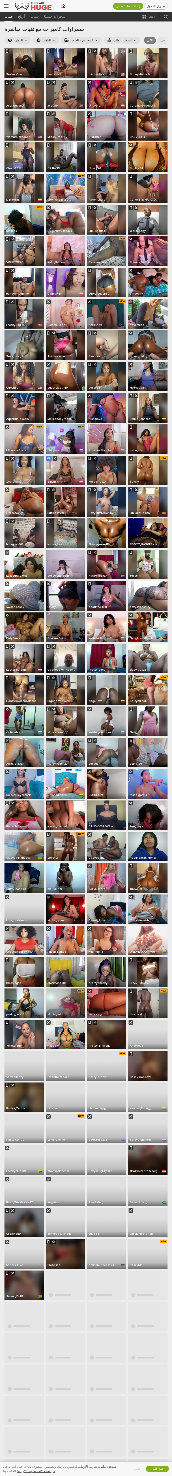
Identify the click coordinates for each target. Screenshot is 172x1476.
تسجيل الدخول (156, 6)
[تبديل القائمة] (6, 6)
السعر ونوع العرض (82, 40)
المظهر (18, 40)
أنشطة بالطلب (122, 40)
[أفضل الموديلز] (63, 6)
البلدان (47, 40)
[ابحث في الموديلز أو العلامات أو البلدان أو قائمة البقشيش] (165, 16)
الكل (150, 40)
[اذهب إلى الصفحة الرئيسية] (35, 6)
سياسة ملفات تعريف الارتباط (36, 1471)
